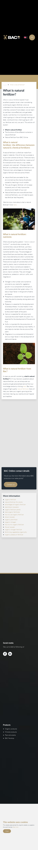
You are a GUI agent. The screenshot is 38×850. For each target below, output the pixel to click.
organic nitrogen (10, 522)
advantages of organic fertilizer (15, 504)
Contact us (10, 484)
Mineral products (11, 732)
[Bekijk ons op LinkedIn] (10, 654)
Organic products (11, 729)
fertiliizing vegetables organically (16, 532)
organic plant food (11, 519)
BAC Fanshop (9, 738)
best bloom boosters (12, 507)
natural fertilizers (23, 389)
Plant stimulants (10, 735)
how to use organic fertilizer (14, 514)
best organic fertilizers (12, 512)
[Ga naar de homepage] (11, 37)
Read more (15, 827)
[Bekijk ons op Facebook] (5, 654)
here (14, 205)
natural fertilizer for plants (14, 502)
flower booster (10, 527)
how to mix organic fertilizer (14, 524)
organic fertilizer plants (12, 510)
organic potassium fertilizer (14, 535)
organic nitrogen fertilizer (13, 529)
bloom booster (10, 517)
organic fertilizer (10, 499)
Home (5, 85)
